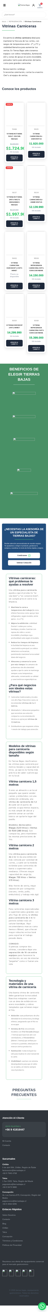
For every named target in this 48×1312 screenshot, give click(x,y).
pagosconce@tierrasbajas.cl (14, 1201)
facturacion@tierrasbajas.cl (13, 1170)
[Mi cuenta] (33, 5)
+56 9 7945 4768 (9, 1173)
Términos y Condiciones (12, 1241)
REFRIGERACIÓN (15, 21)
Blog (4, 1224)
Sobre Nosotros (9, 1215)
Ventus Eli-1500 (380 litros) (23, 829)
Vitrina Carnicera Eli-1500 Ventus (36, 136)
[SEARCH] (43, 15)
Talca (4, 1232)
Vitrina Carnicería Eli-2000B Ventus (36, 199)
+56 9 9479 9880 (9, 1187)
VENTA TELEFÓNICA (13, 1126)
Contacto (6, 1219)
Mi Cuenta (6, 1141)
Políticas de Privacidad (11, 1245)
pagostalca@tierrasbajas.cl (13, 1184)
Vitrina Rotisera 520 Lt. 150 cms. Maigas (14, 136)
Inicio (4, 21)
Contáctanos (22, 555)
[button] (4, 5)
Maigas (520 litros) (18, 828)
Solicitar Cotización (24, 563)
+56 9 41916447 (15, 1129)
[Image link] (4, 1272)
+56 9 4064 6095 (9, 1204)
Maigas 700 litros (17, 877)
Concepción (7, 1236)
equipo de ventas (19, 75)
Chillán (5, 1228)
